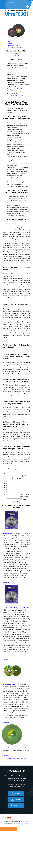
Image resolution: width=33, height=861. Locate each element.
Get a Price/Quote (16, 56)
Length (9, 161)
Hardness (9, 156)
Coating (9, 129)
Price (8, 112)
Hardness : (8, 704)
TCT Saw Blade (7, 533)
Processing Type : (17, 691)
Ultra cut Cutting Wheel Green (11, 748)
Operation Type (11, 152)
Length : (15, 636)
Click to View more (12, 91)
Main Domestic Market (13, 215)
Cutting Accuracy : (13, 647)
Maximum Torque (12, 184)
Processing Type (11, 123)
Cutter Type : (17, 717)
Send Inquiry (22, 95)
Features (9, 171)
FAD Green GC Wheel (9, 684)
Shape (9, 148)
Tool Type (9, 131)
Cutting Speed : (8, 693)
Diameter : (16, 551)
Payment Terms (11, 196)
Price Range (10, 108)
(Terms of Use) (26, 821)
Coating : (20, 693)
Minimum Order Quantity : (17, 610)
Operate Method (11, 144)
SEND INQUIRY (11, 758)
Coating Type (10, 150)
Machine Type (11, 163)
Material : (24, 750)
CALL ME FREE (21, 758)
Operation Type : (16, 702)
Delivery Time (11, 205)
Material (9, 133)
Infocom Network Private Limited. (22, 823)
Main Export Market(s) (13, 207)
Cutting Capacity (11, 167)
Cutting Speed (11, 125)
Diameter (9, 137)
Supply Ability (10, 201)
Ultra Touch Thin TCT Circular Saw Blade (15, 608)
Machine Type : (15, 564)
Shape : (11, 614)
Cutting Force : (15, 549)
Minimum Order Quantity (14, 110)
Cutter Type (10, 182)
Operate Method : (16, 630)
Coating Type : (16, 577)
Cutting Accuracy (11, 177)
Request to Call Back (13, 95)
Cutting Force (10, 140)
